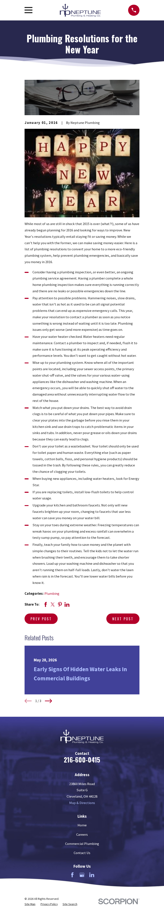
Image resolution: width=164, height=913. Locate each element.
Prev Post (41, 618)
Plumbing (51, 593)
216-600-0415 (82, 759)
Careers (82, 834)
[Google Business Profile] (81, 874)
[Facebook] (72, 874)
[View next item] (48, 700)
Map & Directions (82, 803)
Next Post (122, 618)
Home (82, 825)
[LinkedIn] (91, 874)
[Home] (80, 10)
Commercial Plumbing (82, 843)
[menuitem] (30, 904)
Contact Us (82, 853)
